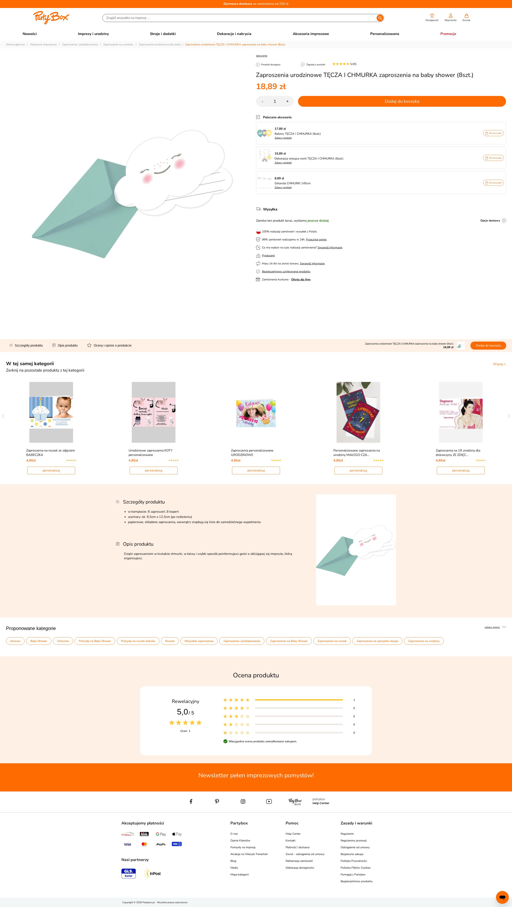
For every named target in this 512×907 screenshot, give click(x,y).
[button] (432, 17)
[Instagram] (243, 810)
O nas (234, 834)
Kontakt (290, 840)
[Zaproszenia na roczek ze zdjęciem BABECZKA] (51, 412)
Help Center (293, 834)
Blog (233, 861)
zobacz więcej (492, 627)
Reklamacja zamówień (299, 861)
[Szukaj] (379, 18)
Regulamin (347, 834)
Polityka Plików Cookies (356, 868)
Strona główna (15, 44)
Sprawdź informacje (330, 247)
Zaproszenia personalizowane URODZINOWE (252, 452)
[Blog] (295, 810)
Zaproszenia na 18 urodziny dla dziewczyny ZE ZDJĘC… (458, 452)
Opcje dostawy (490, 220)
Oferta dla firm (300, 279)
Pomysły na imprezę (242, 847)
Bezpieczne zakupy (352, 854)
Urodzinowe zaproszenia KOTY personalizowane (151, 452)
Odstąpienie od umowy (355, 847)
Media (234, 868)
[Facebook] (191, 810)
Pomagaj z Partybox (353, 874)
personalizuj (51, 470)
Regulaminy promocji (354, 840)
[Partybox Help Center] (321, 810)
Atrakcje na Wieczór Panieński (249, 854)
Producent (268, 255)
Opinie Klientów (240, 840)
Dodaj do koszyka (402, 101)
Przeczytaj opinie (316, 239)
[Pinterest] (217, 810)
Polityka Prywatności (354, 861)
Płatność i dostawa (297, 847)
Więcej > (499, 364)
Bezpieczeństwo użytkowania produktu (286, 271)
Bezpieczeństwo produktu (357, 881)
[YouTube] (269, 810)
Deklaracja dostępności (300, 868)
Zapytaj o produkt (315, 64)
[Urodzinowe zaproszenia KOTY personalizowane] (154, 412)
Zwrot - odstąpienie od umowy (305, 854)
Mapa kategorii (239, 874)
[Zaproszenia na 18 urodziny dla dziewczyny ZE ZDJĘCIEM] (461, 412)
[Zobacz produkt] (265, 133)
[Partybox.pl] (51, 23)
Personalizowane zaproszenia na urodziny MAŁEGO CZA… (356, 452)
